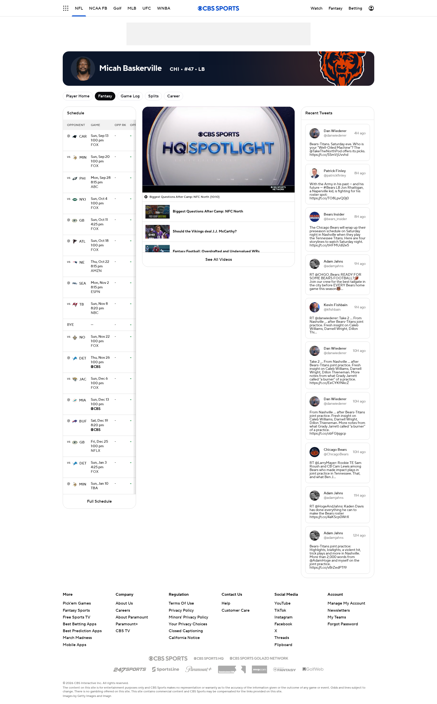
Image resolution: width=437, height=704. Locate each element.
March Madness (77, 637)
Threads (281, 637)
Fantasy (105, 96)
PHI (82, 178)
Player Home (78, 96)
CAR (83, 136)
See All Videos (218, 259)
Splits (153, 96)
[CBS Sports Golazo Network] (259, 657)
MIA (82, 400)
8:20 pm (99, 306)
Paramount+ (127, 624)
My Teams (336, 617)
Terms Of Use (181, 603)
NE (81, 262)
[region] (218, 150)
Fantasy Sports (76, 610)
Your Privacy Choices (188, 624)
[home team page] (74, 136)
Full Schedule (99, 501)
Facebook (283, 624)
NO (82, 337)
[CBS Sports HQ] (209, 657)
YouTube (282, 603)
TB (81, 304)
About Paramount (132, 617)
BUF (83, 421)
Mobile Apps (74, 644)
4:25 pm (99, 222)
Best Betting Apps (79, 624)
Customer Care (236, 610)
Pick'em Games (77, 603)
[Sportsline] (165, 668)
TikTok (280, 610)
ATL (82, 241)
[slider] (218, 177)
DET (82, 358)
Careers (123, 610)
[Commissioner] (232, 667)
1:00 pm (99, 138)
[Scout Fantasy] (284, 669)
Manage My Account (346, 603)
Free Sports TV (76, 617)
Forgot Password (342, 624)
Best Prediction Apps (82, 630)
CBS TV (123, 630)
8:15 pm (101, 180)
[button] (66, 8)
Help (226, 603)
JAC (82, 379)
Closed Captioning (186, 630)
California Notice (184, 637)
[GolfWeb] (313, 669)
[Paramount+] (198, 668)
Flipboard (283, 644)
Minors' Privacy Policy (188, 617)
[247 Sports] (129, 668)
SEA (82, 283)
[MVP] (259, 667)
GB (81, 220)
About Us (124, 603)
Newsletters (338, 610)
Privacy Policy (181, 610)
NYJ (82, 199)
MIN (82, 157)
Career (173, 96)
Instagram (283, 617)
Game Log (130, 96)
